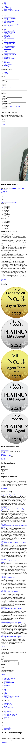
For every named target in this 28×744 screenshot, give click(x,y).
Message (3, 664)
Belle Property (7, 711)
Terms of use (7, 729)
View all (3, 646)
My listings (13, 202)
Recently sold (7, 35)
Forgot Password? (6, 87)
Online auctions (7, 22)
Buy (5, 2)
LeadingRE (6, 717)
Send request (4, 488)
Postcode (4, 104)
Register (3, 674)
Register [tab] (6, 73)
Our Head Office (8, 64)
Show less (3, 280)
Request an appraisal (9, 33)
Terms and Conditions (15, 106)
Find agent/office (8, 9)
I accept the (12, 106)
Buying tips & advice (9, 25)
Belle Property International (10, 714)
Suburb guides (7, 26)
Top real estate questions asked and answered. (12, 622)
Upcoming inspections (9, 21)
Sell (5, 3)
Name (2, 656)
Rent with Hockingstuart (10, 43)
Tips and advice (7, 703)
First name (4, 96)
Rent (5, 4)
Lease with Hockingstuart (10, 54)
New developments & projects (11, 10)
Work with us (7, 67)
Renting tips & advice (9, 47)
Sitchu (5, 718)
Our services (7, 62)
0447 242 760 (4, 191)
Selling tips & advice (9, 38)
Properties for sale (8, 19)
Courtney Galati (4, 450)
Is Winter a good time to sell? (8, 577)
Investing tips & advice (9, 58)
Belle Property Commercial (10, 712)
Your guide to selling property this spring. (11, 495)
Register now (4, 742)
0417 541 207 (4, 452)
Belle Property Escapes (9, 715)
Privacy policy (7, 728)
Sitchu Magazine (8, 704)
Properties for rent (8, 44)
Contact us (6, 683)
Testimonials (7, 36)
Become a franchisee (9, 682)
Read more (3, 279)
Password (4, 82)
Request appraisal (8, 7)
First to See (6, 695)
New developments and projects (11, 24)
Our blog (6, 65)
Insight (5, 706)
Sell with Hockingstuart (9, 32)
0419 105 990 (4, 458)
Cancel (3, 124)
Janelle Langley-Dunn (6, 455)
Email (3, 80)
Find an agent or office (9, 17)
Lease (5, 6)
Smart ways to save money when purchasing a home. (14, 636)
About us (6, 61)
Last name (4, 98)
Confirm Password (6, 103)
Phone (2, 658)
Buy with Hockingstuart (10, 18)
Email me (3, 192)
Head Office (7, 679)
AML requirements (8, 707)
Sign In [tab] (5, 72)
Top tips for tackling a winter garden (9, 591)
